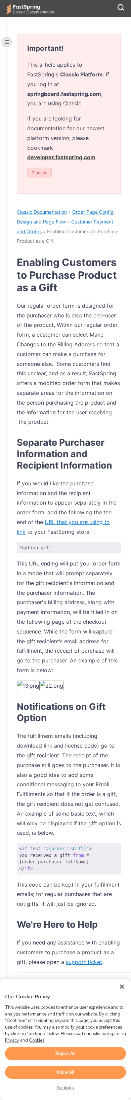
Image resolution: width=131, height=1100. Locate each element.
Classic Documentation (42, 212)
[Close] (122, 986)
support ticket (84, 962)
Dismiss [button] (39, 172)
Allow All (65, 1072)
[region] (65, 1039)
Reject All (65, 1053)
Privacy (12, 1040)
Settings (65, 1087)
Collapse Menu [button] (7, 42)
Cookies (36, 1040)
